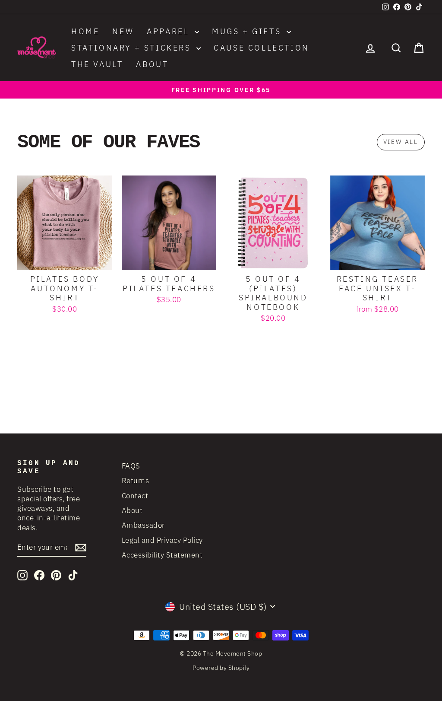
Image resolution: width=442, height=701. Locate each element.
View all (400, 142)
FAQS (131, 466)
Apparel (170, 31)
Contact (135, 495)
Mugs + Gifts (248, 31)
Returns (135, 480)
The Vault (97, 64)
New (123, 31)
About (152, 64)
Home (85, 31)
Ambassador (143, 525)
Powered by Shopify (221, 668)
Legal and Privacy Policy (162, 540)
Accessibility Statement (162, 555)
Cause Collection (261, 48)
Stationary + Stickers (132, 48)
